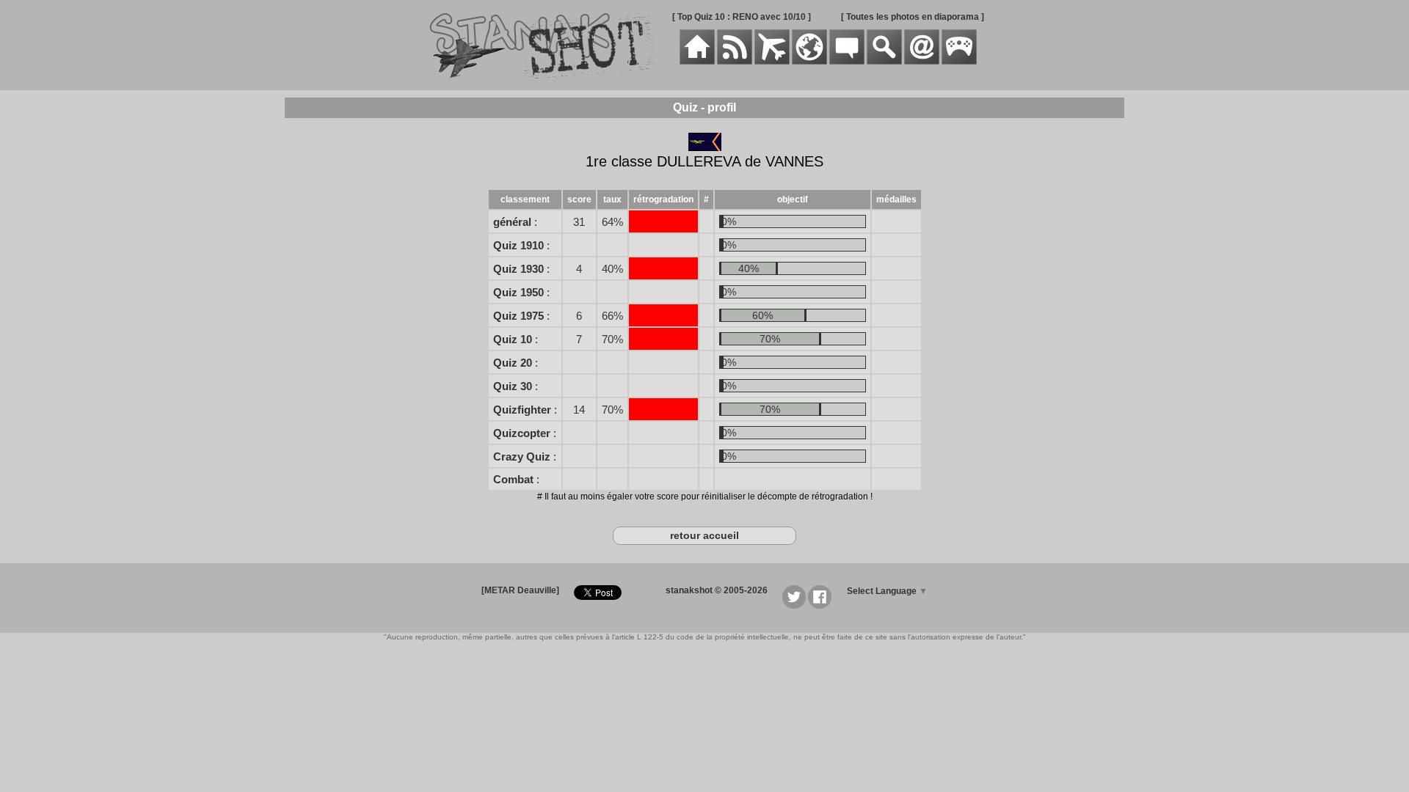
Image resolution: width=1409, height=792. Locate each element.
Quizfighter (522, 409)
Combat (513, 479)
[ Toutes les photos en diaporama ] (912, 17)
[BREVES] (734, 61)
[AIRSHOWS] (809, 61)
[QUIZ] (959, 61)
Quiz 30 (512, 386)
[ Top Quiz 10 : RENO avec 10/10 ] (741, 17)
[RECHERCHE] (884, 61)
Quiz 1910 (518, 245)
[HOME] (697, 61)
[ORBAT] (772, 61)
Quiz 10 (512, 339)
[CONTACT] (921, 61)
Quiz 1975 (518, 315)
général (512, 222)
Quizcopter (521, 433)
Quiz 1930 (518, 269)
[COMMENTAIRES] (846, 61)
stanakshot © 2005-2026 (717, 590)
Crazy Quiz (521, 456)
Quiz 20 (512, 362)
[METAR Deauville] (520, 590)
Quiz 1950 (518, 292)
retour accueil (704, 535)
